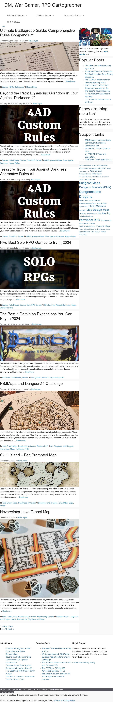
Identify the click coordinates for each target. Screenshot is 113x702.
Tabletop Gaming (44, 15)
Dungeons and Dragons (63, 446)
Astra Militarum (96, 171)
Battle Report (97, 174)
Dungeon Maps (62, 616)
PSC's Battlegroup (16, 86)
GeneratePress (56, 689)
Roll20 (81, 229)
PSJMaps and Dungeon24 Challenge (31, 383)
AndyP (109, 168)
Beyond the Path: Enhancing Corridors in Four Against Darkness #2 (39, 95)
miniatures (82, 213)
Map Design (94, 209)
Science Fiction (6, 307)
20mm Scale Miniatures (100, 165)
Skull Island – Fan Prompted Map (28, 454)
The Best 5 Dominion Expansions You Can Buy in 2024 (36, 316)
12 (6, 629)
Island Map (4, 448)
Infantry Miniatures (97, 206)
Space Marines (84, 232)
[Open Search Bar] (4, 26)
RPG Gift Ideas (13, 22)
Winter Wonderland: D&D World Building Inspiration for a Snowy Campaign (99, 74)
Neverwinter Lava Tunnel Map (25, 511)
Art (51, 446)
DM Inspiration (90, 179)
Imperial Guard (83, 206)
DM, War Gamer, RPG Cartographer (43, 5)
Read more (70, 81)
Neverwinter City (24, 619)
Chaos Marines (96, 176)
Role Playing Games (17, 160)
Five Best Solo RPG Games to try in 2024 (35, 242)
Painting (106, 213)
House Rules (31, 86)
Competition (105, 176)
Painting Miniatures (15, 15)
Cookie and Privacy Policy (83, 662)
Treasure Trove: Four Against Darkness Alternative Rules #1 (33, 171)
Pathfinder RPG (22, 448)
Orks (99, 213)
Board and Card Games (11, 377)
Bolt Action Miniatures (85, 176)
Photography (106, 220)
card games (35, 377)
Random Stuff (42, 446)
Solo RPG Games (34, 160)
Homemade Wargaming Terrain (87, 203)
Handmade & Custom (27, 446)
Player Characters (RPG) (87, 226)
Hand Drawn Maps (9, 446)
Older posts (7, 626)
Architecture (82, 171)
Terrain (97, 232)
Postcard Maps (38, 619)
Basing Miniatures (85, 174)
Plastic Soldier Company (87, 223)
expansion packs (57, 377)
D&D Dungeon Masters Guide (98, 140)
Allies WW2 (102, 168)
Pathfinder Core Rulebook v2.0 (98, 160)
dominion (45, 377)
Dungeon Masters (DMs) (95, 187)
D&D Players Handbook (95, 143)
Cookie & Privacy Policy (64, 700)
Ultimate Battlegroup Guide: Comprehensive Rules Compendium (37, 32)
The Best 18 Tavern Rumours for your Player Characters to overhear (97, 94)
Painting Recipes (86, 216)
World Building (83, 235)
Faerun (81, 200)
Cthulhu (47, 304)
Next (11, 629)
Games (5, 86)
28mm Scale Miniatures (87, 168)
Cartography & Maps (73, 15)
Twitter (2, 505)
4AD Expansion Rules (53, 160)
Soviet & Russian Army (102, 229)
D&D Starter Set (92, 146)
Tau (92, 232)
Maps (74, 304)
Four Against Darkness (54, 236)
